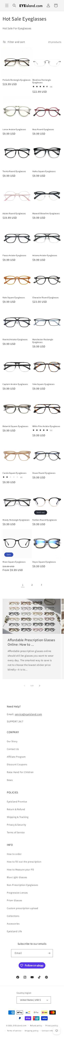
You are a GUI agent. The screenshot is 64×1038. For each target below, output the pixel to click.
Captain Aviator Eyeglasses (15, 384)
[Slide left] (24, 685)
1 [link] (23, 585)
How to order (14, 853)
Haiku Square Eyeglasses (44, 171)
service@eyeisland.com (28, 714)
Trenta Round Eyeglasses (14, 171)
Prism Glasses (14, 900)
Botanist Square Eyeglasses (15, 426)
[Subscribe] (49, 953)
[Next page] (41, 585)
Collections (13, 915)
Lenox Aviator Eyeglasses (14, 129)
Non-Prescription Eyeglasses (22, 884)
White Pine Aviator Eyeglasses (46, 426)
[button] (7, 5)
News (10, 780)
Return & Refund (16, 809)
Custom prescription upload (22, 908)
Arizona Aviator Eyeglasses (44, 255)
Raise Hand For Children (20, 772)
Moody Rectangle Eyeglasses (16, 520)
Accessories (13, 923)
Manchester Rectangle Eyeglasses (42, 340)
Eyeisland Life (14, 931)
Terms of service (14, 1030)
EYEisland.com (19, 1025)
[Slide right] (39, 685)
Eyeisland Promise (17, 801)
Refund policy (36, 1025)
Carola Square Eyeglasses (14, 473)
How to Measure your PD (20, 869)
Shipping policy (32, 1030)
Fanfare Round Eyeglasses (44, 520)
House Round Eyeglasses (43, 473)
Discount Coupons (17, 764)
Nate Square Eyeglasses (14, 297)
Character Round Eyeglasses (45, 297)
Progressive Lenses (17, 892)
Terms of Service (16, 832)
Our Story (12, 741)
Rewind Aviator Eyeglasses (15, 339)
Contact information (51, 1030)
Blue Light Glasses (17, 877)
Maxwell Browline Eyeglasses (46, 213)
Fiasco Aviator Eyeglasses (14, 255)
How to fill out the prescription (24, 861)
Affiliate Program (16, 756)
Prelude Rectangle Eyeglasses (17, 80)
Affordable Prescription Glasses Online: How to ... (31, 642)
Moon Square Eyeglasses (14, 562)
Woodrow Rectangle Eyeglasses (41, 81)
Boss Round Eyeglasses (43, 129)
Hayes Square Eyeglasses (44, 562)
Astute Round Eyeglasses (14, 213)
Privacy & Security (16, 824)
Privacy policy (51, 1025)
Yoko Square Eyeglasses (43, 384)
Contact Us (13, 749)
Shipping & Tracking (17, 817)
